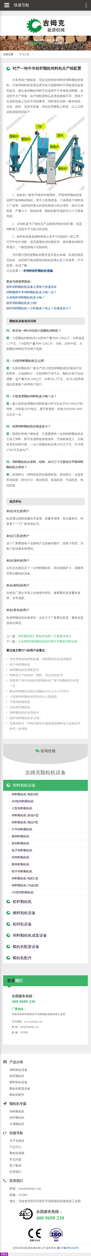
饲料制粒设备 (18, 1070)
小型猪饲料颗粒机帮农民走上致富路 (33, 696)
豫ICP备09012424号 (68, 1247)
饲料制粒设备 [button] (24, 785)
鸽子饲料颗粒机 (20, 664)
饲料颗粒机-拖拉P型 (25, 822)
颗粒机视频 (17, 1153)
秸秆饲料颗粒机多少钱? (21, 303)
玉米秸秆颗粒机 (20, 707)
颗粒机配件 (17, 1094)
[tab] (45, 785)
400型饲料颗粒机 (23, 801)
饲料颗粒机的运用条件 (24, 712)
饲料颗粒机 (17, 1111)
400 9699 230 (23, 1001)
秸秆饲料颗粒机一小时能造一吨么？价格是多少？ (39, 308)
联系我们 (15, 1171)
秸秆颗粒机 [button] (22, 902)
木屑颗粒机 (17, 1124)
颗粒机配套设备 (20, 1088)
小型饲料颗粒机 (22, 808)
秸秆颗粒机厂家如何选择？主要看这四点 (45, 636)
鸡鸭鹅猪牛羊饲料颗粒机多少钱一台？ (31, 292)
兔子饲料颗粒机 (22, 850)
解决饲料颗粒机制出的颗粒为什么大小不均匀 (39, 691)
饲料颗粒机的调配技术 (24, 670)
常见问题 (24, 54)
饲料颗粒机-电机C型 (25, 878)
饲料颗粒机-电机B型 (25, 794)
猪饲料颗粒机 (20, 836)
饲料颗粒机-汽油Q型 (25, 885)
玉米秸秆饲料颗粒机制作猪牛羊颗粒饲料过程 (47, 641)
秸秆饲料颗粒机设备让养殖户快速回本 (31, 287)
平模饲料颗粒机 (20, 702)
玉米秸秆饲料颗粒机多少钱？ (25, 297)
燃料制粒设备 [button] (24, 913)
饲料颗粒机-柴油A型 (25, 815)
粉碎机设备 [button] (22, 924)
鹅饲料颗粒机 (20, 864)
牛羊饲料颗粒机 (22, 829)
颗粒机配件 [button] (22, 958)
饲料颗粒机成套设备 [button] (30, 935)
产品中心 (15, 1147)
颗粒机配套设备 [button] (26, 947)
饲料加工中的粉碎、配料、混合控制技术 (36, 675)
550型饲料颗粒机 (23, 892)
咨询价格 (47, 751)
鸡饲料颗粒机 (20, 857)
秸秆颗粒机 (17, 1076)
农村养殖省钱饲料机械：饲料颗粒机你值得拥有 (41, 659)
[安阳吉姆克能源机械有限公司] (45, 26)
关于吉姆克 (17, 1140)
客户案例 (15, 1165)
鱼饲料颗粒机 (20, 843)
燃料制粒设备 (18, 1082)
